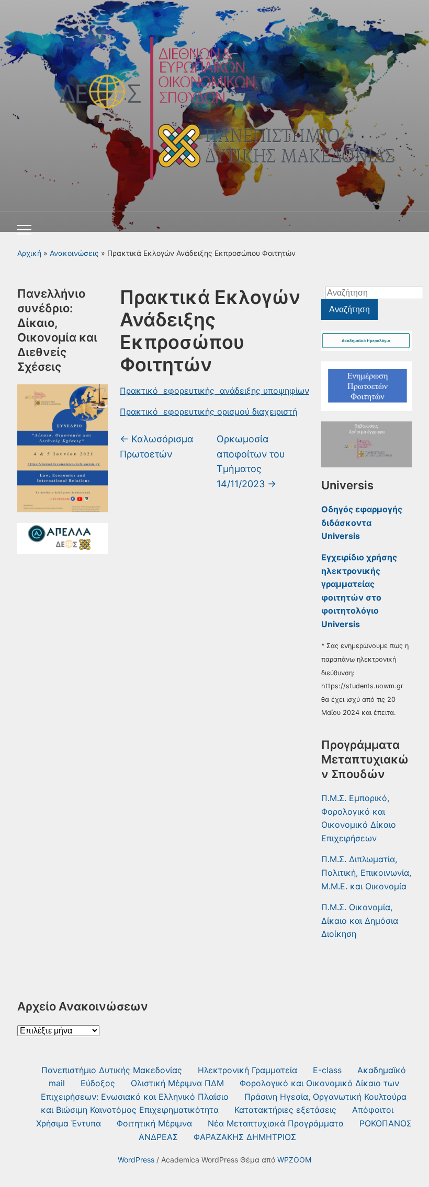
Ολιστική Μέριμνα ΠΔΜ (177, 1083)
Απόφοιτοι (372, 1109)
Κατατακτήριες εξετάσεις (285, 1109)
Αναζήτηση (349, 309)
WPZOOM (294, 1159)
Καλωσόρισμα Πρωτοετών (157, 446)
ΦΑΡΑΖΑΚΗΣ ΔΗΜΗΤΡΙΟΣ (245, 1137)
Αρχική (29, 253)
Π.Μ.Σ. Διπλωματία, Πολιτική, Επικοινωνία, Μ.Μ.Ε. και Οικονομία (366, 872)
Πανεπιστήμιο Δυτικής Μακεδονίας (111, 1070)
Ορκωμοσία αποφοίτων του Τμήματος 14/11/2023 (251, 461)
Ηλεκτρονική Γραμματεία (247, 1070)
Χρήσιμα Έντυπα (68, 1123)
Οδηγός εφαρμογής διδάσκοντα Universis (361, 522)
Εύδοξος (98, 1083)
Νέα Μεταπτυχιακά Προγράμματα (276, 1123)
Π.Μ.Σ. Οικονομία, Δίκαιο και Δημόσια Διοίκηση (359, 920)
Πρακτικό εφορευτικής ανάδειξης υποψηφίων (214, 390)
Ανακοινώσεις (74, 253)
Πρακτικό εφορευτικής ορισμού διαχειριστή (208, 411)
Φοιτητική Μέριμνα (154, 1123)
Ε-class (327, 1070)
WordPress (136, 1159)
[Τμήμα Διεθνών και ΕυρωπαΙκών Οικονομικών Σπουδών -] (214, 102)
